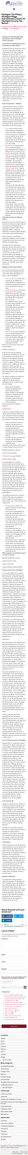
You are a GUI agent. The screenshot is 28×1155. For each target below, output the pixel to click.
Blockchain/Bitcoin (10, 1017)
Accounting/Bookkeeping (12, 995)
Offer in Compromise (11, 278)
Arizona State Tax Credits (12, 1006)
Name (4, 954)
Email (4, 961)
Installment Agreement (11, 290)
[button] (14, 9)
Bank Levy (8, 1014)
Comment (5, 938)
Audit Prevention (9, 1012)
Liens (6, 128)
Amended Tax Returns (11, 1002)
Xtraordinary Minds (11, 1145)
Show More (14, 1026)
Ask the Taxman (9, 1008)
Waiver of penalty (10, 331)
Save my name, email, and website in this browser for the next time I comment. (14, 977)
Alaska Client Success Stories (13, 999)
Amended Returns (10, 1000)
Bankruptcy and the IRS (11, 1015)
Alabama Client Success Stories (14, 997)
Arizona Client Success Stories (14, 1004)
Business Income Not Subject (13, 1019)
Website (4, 969)
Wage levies (8, 155)
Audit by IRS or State (11, 1010)
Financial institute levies (12, 168)
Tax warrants (8, 145)
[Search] (25, 987)
